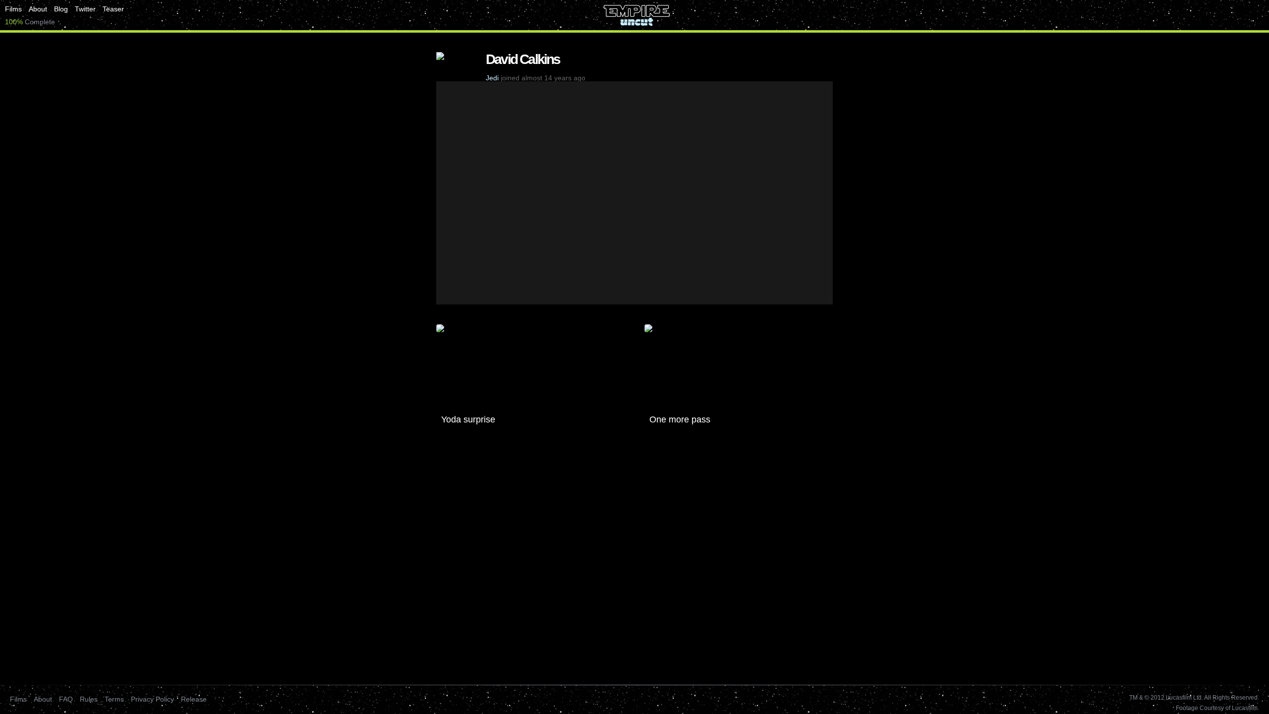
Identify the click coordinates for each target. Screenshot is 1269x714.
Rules (89, 699)
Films (13, 9)
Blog (61, 9)
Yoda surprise (468, 419)
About (38, 9)
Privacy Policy (152, 699)
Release (194, 699)
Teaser (113, 9)
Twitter (85, 9)
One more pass (679, 419)
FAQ (66, 699)
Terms (114, 699)
